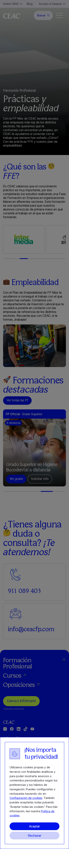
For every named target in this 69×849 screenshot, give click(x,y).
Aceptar (34, 826)
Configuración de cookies (26, 798)
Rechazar (34, 835)
